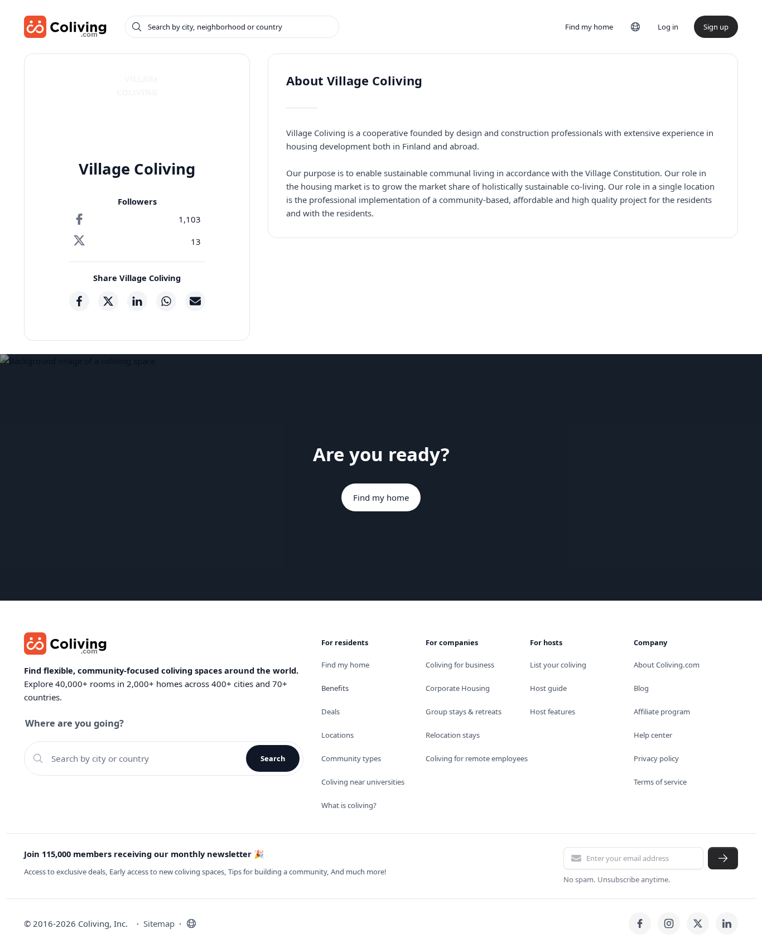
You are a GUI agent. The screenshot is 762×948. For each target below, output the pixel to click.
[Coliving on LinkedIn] (727, 923)
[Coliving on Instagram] (669, 923)
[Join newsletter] (723, 858)
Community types (351, 758)
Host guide (548, 688)
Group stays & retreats (463, 712)
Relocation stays (453, 735)
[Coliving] (65, 27)
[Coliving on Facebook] (640, 923)
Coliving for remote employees (477, 758)
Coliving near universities (362, 782)
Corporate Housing (458, 688)
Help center (653, 735)
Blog (641, 688)
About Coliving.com (667, 665)
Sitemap (159, 923)
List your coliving (558, 665)
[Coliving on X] (698, 923)
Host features (552, 712)
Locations (337, 735)
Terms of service (660, 782)
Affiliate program (662, 712)
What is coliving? (349, 805)
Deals (330, 712)
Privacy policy (656, 758)
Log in (668, 27)
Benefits (335, 688)
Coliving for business (460, 665)
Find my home (589, 27)
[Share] (79, 301)
